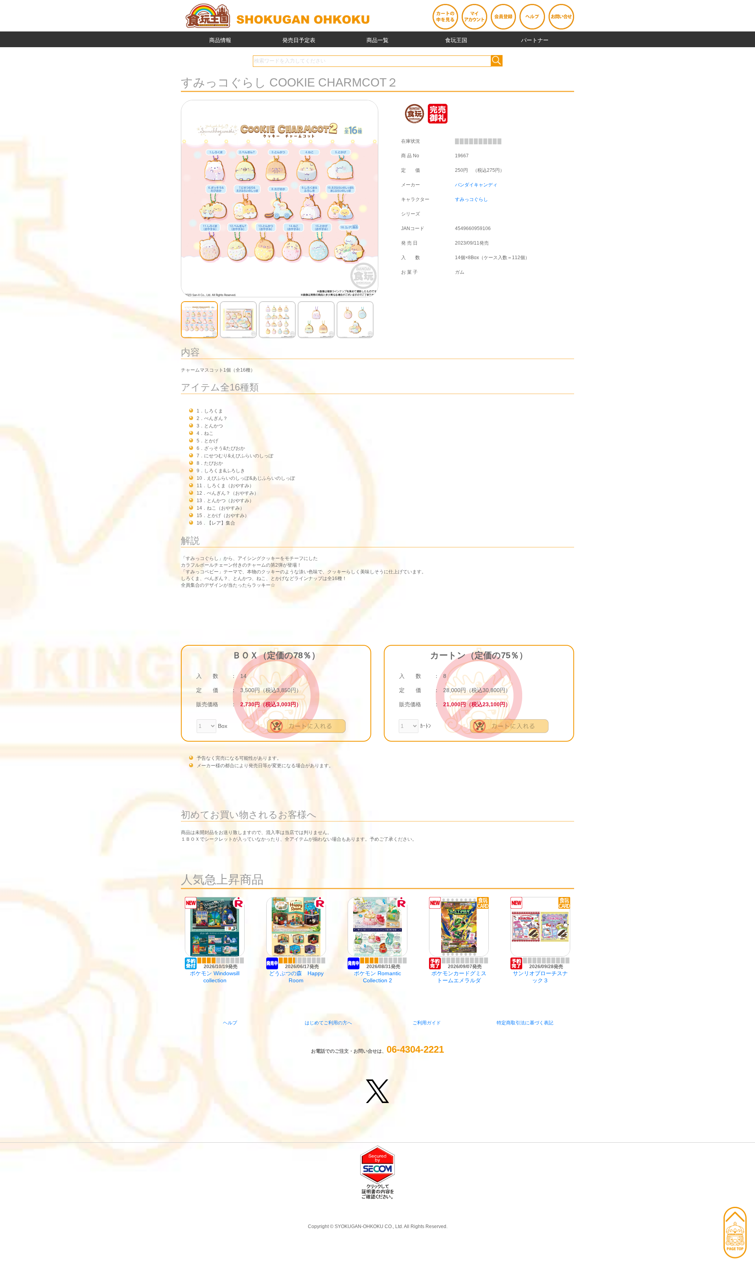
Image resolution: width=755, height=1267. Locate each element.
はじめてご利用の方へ (328, 1023)
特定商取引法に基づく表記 (525, 1023)
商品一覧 (377, 40)
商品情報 (220, 40)
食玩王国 (456, 40)
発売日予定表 (298, 40)
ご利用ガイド (426, 1023)
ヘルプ (230, 1023)
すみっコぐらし (471, 199)
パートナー (535, 40)
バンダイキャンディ (476, 185)
